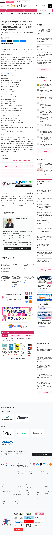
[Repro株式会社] (22, 418)
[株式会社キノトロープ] (22, 433)
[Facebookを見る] (37, 464)
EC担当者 (18, 1)
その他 (15, 505)
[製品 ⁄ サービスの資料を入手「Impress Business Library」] (39, 522)
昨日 (39, 80)
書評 (36, 490)
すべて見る (46, 392)
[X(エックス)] (26, 297)
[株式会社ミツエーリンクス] (7, 418)
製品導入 (26, 1)
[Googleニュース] (26, 301)
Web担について (37, 6)
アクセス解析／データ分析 (27, 13)
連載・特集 (31, 6)
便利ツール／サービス (28, 495)
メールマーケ (16, 503)
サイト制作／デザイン (38, 13)
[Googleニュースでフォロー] (47, 464)
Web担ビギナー (18, 6)
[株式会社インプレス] (6, 522)
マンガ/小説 (38, 492)
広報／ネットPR (4, 501)
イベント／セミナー (38, 495)
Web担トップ (3, 16)
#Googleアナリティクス (18, 159)
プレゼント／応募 (49, 491)
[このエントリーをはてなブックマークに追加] (23, 182)
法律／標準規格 (16, 496)
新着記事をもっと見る (45, 69)
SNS (19, 13)
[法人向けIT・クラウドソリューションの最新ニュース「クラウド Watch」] (29, 518)
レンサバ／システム (17, 499)
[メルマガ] (26, 293)
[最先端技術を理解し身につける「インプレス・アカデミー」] (39, 526)
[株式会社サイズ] (37, 433)
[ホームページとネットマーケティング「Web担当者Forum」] (39, 514)
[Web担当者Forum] (7, 465)
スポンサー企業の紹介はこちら (42, 454)
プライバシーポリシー (8, 473)
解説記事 (47, 486)
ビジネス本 (12, 335)
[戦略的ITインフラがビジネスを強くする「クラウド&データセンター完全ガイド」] (18, 514)
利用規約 (42, 471)
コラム (27, 492)
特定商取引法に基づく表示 (21, 473)
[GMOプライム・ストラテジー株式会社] (7, 443)
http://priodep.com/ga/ (11, 73)
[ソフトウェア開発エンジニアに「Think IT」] (29, 514)
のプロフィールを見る (17, 248)
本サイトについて (7, 471)
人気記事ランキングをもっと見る (45, 150)
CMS (45, 13)
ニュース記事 (48, 489)
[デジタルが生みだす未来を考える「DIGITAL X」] (18, 526)
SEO (2, 13)
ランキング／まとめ (29, 498)
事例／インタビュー (38, 487)
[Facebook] (30, 293)
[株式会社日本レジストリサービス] (7, 433)
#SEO (14, 160)
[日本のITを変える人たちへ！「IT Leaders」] (39, 518)
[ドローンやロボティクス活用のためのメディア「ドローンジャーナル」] (29, 526)
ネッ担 (14, 299)
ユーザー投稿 (9, 16)
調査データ (28, 490)
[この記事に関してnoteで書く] (27, 182)
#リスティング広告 (26, 160)
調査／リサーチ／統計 (17, 494)
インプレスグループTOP (45, 473)
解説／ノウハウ (29, 487)
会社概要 (30, 473)
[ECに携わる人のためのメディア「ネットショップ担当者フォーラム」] (29, 522)
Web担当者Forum (5, 5)
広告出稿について (43, 6)
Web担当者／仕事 (5, 496)
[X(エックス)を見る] (41, 464)
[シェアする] (17, 182)
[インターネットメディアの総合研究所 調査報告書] (18, 518)
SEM (2, 505)
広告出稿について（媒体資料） (21, 471)
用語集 (47, 493)
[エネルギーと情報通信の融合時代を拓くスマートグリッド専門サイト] (18, 522)
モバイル (3, 503)
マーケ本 (5, 335)
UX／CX (3, 499)
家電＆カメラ (19, 335)
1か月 (50, 80)
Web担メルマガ (25, 6)
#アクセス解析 (19, 160)
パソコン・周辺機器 (28, 335)
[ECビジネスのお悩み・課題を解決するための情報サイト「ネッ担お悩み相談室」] (18, 530)
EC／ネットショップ (17, 501)
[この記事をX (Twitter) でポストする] (20, 182)
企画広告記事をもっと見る (46, 269)
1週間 (45, 80)
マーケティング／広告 (9, 13)
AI (15, 13)
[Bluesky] (44, 464)
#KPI (27, 159)
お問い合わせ (31, 471)
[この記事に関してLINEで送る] (30, 182)
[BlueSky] (30, 297)
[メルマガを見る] (34, 464)
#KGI (24, 159)
